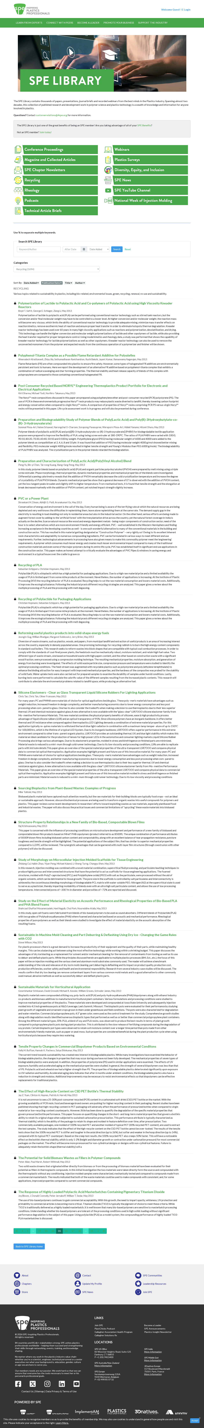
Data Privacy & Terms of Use (61, 1391)
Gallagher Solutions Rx (106, 1335)
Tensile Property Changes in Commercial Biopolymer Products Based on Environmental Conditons (87, 1046)
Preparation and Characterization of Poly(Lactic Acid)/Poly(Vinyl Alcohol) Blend (74, 461)
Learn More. (62, 1422)
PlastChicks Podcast (105, 1328)
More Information (103, 1365)
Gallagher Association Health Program (113, 1332)
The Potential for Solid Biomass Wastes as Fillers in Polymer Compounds (69, 1158)
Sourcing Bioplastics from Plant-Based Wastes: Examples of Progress (67, 788)
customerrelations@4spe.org (51, 115)
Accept (195, 1420)
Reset (128, 249)
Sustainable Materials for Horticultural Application (54, 987)
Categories (21, 262)
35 (59, 1230)
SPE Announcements (154, 1328)
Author (79, 282)
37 (72, 1230)
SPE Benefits (144, 125)
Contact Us (27, 1391)
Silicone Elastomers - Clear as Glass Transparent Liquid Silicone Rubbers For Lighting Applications (87, 692)
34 (52, 1230)
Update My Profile (92, 1283)
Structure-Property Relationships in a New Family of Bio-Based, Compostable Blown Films (81, 822)
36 (66, 1230)
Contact (86, 1275)
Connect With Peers (59, 22)
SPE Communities (152, 1275)
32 (39, 1230)
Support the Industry (153, 22)
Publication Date (51, 282)
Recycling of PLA (30, 565)
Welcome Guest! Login (175, 9)
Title (67, 282)
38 (79, 1230)
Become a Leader (88, 22)
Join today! (46, 132)
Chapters (27, 1283)
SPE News (87, 1292)
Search (116, 249)
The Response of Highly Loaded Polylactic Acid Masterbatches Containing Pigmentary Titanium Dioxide (91, 1192)
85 (92, 1230)
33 (46, 1230)
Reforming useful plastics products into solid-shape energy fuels (63, 633)
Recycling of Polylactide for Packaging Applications (54, 599)
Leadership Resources (154, 1283)
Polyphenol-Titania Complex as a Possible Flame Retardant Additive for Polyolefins (76, 355)
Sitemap (39, 1391)
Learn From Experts (29, 22)
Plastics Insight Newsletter (158, 1332)
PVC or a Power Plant (33, 498)
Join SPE (147, 1292)
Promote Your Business (118, 22)
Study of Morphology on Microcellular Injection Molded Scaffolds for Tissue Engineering (80, 859)
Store (25, 1292)
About (25, 1275)
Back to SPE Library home (29, 1246)
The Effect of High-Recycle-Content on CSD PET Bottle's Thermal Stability (71, 1091)
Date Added (30, 282)
